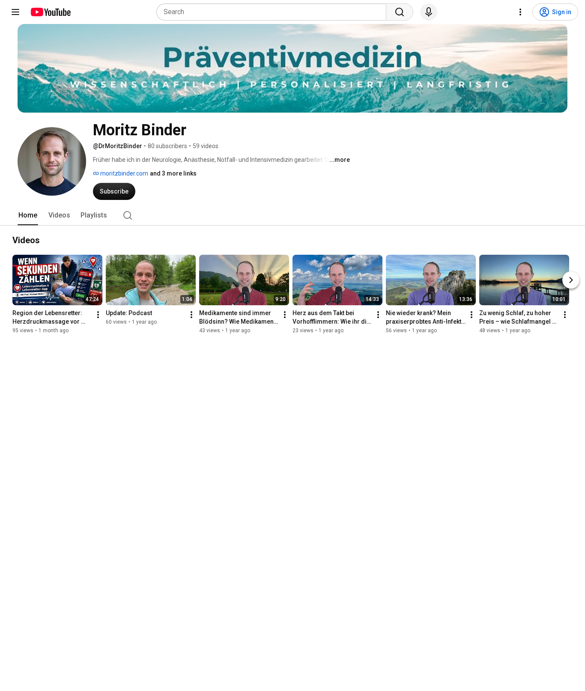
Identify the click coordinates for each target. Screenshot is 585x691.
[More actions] (98, 314)
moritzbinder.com (123, 173)
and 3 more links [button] (173, 173)
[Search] (399, 12)
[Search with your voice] (428, 12)
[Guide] (15, 12)
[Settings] (520, 12)
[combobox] (274, 12)
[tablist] (292, 215)
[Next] (570, 280)
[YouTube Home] (50, 12)
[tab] (28, 215)
